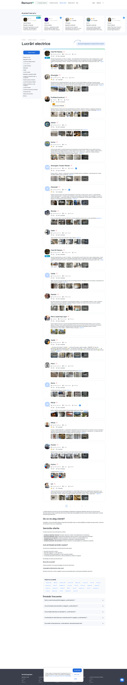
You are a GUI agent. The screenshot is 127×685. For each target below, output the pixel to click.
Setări (75, 678)
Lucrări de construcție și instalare (30, 89)
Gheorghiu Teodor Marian (60, 166)
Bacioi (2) (98, 582)
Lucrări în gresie (26, 72)
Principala (23, 39)
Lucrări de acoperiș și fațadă (29, 82)
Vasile (53, 274)
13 (81, 506)
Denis (53, 383)
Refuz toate (76, 674)
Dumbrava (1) (81, 588)
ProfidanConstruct (58, 97)
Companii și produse (53, 2)
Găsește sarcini (71, 2)
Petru (53, 364)
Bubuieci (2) (48, 585)
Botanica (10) (62, 582)
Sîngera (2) (89, 585)
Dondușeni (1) (95, 588)
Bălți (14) (55, 582)
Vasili (53, 231)
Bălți (22, 680)
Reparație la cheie (27, 59)
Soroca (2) (82, 585)
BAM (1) (68, 588)
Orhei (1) (61, 591)
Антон (53, 142)
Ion (52, 484)
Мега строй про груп (59, 317)
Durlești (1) (62, 588)
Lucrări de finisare (27, 65)
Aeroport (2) (55, 588)
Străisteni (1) (68, 591)
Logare (93, 2)
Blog (77, 2)
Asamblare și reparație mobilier (29, 74)
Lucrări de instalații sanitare (29, 61)
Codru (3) (92, 582)
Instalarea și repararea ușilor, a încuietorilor (30, 77)
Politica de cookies (53, 675)
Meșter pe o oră (26, 57)
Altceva (25, 96)
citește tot (101, 85)
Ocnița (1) (48, 591)
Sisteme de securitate (28, 93)
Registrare (99, 2)
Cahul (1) (74, 588)
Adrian (53, 123)
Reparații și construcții (32, 39)
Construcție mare (27, 91)
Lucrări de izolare (27, 87)
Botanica (23, 682)
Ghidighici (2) (62, 585)
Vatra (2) (55, 585)
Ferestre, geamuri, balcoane (29, 79)
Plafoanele (25, 68)
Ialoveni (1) (75, 591)
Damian (53, 294)
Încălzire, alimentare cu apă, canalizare (29, 84)
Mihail (53, 403)
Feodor (53, 445)
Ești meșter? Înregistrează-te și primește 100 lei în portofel (91, 43)
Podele (24, 70)
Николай (54, 187)
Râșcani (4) (77, 582)
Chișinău (23, 679)
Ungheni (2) (96, 585)
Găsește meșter (63, 2)
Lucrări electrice (26, 63)
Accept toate (77, 670)
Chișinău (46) (48, 582)
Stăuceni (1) (54, 591)
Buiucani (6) (70, 582)
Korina (53, 464)
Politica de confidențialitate (65, 675)
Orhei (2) (76, 585)
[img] (61, 18)
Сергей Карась (56, 52)
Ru (103, 2)
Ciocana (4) (85, 582)
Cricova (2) (69, 585)
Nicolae (53, 211)
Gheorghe (54, 75)
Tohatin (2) (48, 588)
